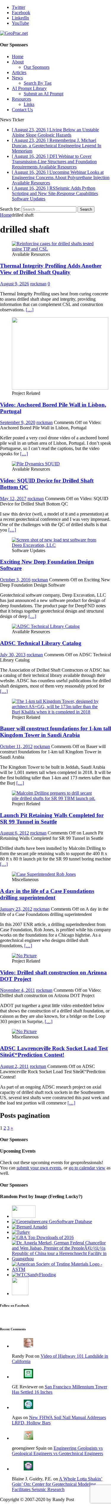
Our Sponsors (36, 67)
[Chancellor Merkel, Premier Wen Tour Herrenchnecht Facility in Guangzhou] (61, 1258)
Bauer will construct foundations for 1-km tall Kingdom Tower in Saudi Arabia (55, 731)
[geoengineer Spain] (28, 1438)
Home (17, 56)
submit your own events (39, 1167)
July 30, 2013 (12, 654)
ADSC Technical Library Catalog (40, 643)
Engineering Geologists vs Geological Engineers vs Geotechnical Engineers (57, 1451)
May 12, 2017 (13, 498)
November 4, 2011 (17, 990)
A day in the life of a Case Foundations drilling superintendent (47, 894)
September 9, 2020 (17, 422)
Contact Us (22, 109)
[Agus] (28, 1407)
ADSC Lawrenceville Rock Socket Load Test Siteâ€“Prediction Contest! (54, 1051)
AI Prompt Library (29, 88)
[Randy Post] (28, 1346)
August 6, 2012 (14, 832)
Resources (21, 99)
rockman (38, 283)
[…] (29, 309)
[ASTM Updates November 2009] (61, 1269)
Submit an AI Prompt (43, 93)
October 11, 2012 (16, 746)
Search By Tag (38, 83)
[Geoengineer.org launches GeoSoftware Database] (52, 1221)
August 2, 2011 (14, 1066)
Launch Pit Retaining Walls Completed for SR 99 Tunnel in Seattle (52, 818)
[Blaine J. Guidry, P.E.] (28, 1468)
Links (29, 104)
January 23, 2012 (16, 909)
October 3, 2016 (15, 579)
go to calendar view (87, 1167)
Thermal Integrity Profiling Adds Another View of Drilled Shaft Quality (51, 269)
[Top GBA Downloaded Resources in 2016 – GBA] (43, 1237)
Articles (19, 72)
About (18, 61)
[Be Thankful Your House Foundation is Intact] (21, 1232)
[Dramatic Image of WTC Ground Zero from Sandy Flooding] (34, 1274)
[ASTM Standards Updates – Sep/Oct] (20, 1293)
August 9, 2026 (14, 283)
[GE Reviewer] (28, 1376)
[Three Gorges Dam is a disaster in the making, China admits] (24, 1216)
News (17, 77)
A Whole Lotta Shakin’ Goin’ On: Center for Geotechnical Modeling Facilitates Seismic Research (57, 1484)
